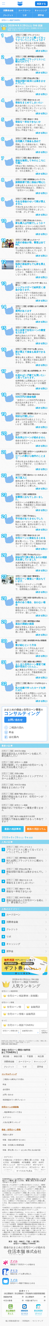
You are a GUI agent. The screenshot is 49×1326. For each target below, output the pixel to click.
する (41, 3)
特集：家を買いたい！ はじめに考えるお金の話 (21, 1150)
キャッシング (41, 10)
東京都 (6, 1056)
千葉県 (30, 1056)
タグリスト (7, 1117)
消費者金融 (8, 10)
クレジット (8, 15)
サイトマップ (37, 1321)
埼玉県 (41, 1056)
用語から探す (8, 1135)
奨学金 (41, 15)
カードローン (24, 10)
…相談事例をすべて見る (12, 1112)
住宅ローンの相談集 (10, 1107)
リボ (24, 15)
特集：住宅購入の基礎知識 (13, 1145)
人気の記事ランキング (11, 1122)
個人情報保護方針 (12, 1321)
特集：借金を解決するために (14, 1140)
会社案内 (6, 1089)
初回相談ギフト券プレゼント (14, 1100)
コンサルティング (9, 1074)
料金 (4, 1084)
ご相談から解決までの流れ (13, 1079)
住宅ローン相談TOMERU (11, 20)
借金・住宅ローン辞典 (11, 1129)
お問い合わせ (15, 719)
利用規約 (26, 1321)
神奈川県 (18, 1056)
